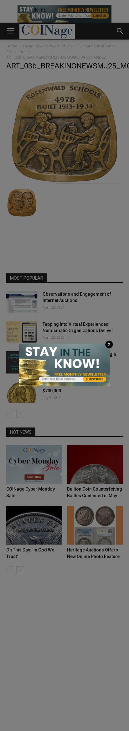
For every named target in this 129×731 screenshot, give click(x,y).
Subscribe (94, 379)
